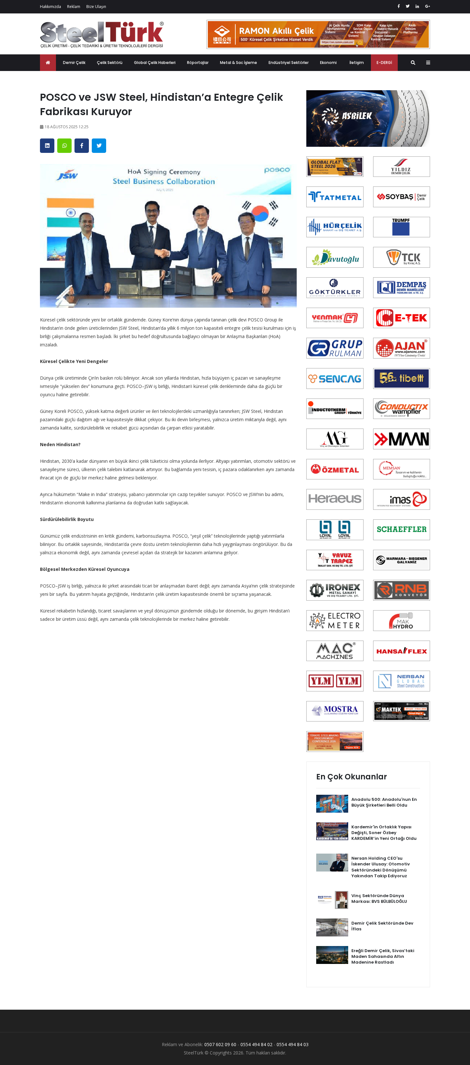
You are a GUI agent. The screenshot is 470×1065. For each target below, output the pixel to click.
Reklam (73, 6)
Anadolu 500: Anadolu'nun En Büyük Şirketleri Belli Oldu (384, 802)
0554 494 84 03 (293, 1044)
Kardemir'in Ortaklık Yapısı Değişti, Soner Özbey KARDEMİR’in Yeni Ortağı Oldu (384, 832)
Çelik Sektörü (109, 62)
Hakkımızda (50, 6)
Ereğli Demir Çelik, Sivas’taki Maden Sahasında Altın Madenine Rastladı (382, 956)
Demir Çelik (74, 62)
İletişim (356, 62)
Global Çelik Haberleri (155, 62)
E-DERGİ (384, 62)
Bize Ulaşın (96, 6)
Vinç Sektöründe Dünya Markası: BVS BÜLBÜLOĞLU (379, 898)
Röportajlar (197, 62)
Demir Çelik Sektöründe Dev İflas (382, 926)
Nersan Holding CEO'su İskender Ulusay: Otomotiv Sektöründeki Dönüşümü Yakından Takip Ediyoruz (380, 867)
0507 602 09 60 (220, 1044)
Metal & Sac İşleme (238, 62)
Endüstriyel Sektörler (289, 62)
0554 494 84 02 (256, 1044)
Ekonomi (328, 62)
